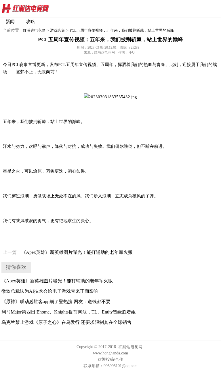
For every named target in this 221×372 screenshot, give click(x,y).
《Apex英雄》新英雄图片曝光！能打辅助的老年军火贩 (68, 252)
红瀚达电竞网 (36, 8)
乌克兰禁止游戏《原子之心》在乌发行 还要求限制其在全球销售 (66, 322)
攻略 (30, 21)
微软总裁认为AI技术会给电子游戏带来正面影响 (49, 291)
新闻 (10, 21)
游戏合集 (57, 30)
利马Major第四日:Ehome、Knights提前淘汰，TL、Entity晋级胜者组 (68, 311)
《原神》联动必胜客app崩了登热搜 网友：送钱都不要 (55, 301)
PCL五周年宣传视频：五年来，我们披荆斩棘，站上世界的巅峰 (122, 30)
